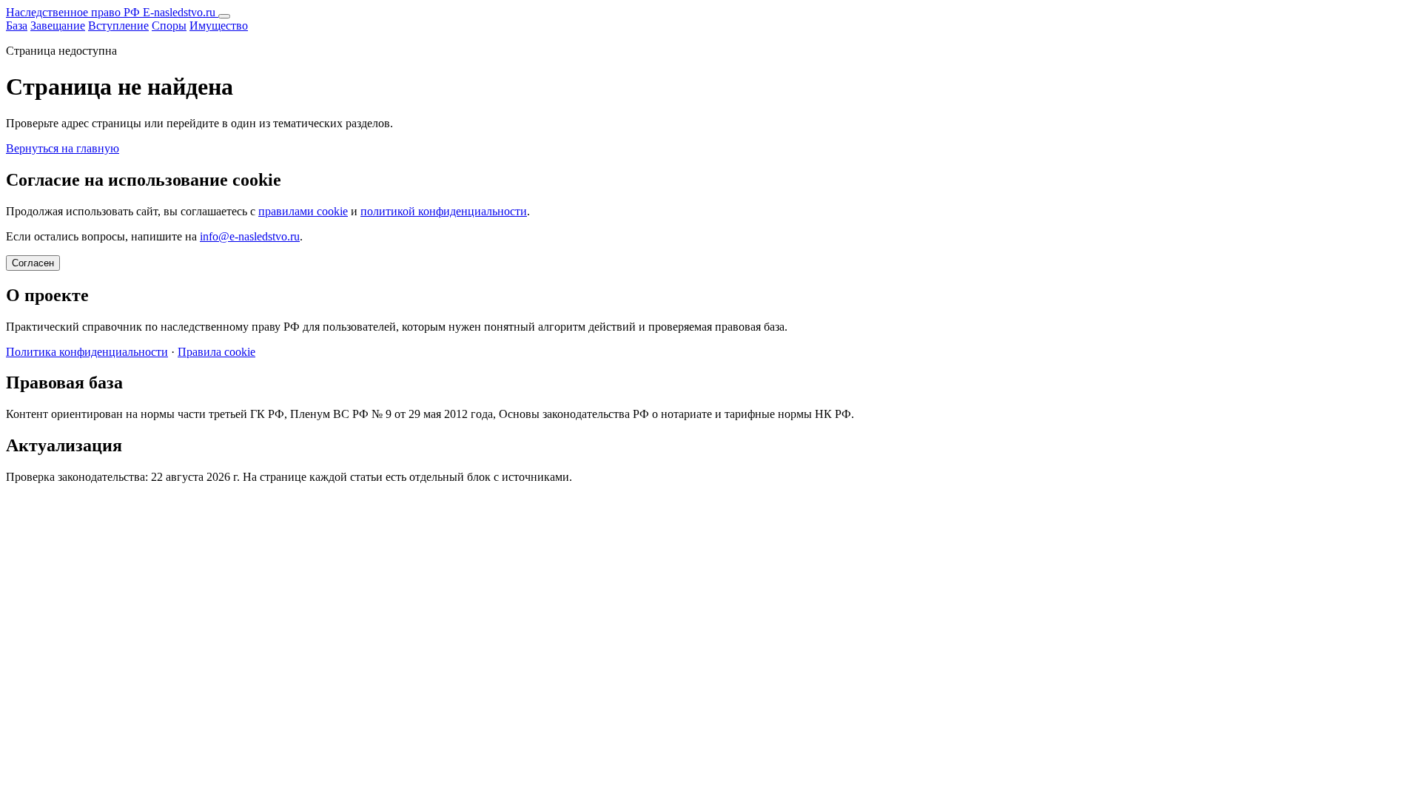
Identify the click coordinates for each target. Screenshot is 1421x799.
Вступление (118, 25)
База (16, 25)
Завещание (57, 25)
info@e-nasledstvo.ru (250, 236)
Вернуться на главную (62, 148)
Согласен (33, 263)
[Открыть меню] (224, 16)
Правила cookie (216, 351)
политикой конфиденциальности (443, 211)
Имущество (218, 25)
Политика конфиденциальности (87, 351)
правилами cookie (303, 211)
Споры (169, 25)
